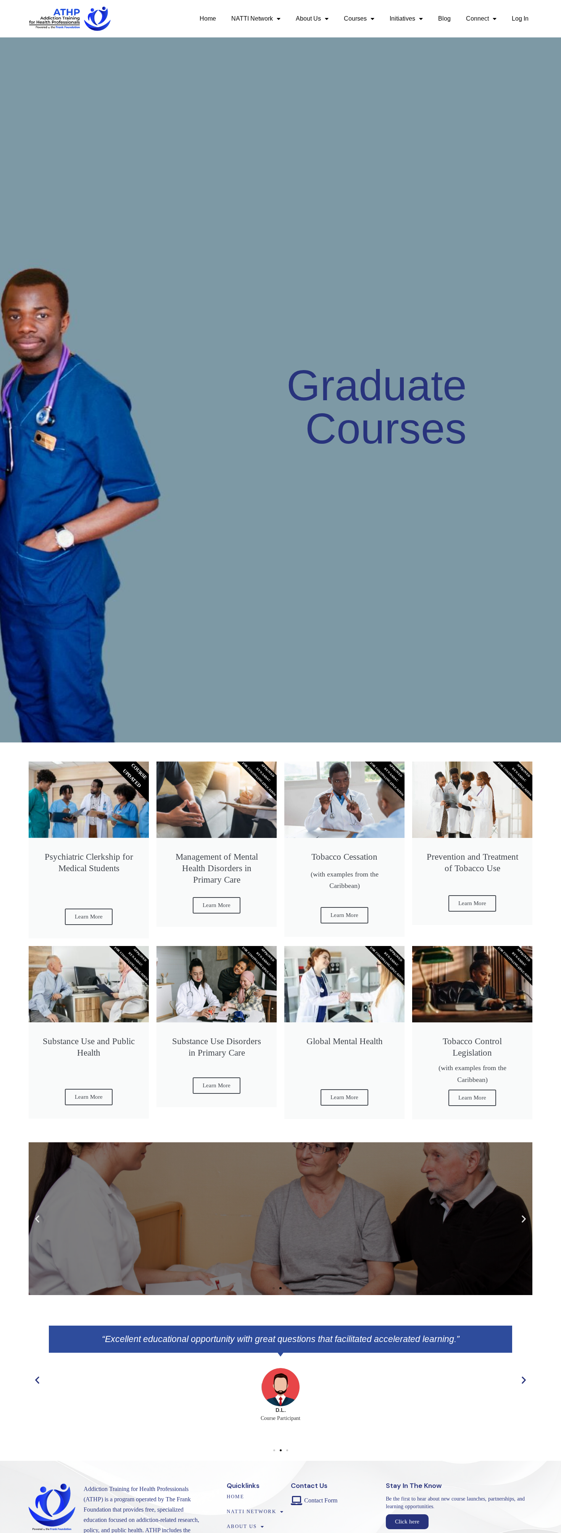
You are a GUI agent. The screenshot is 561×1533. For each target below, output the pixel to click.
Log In (520, 18)
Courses (355, 18)
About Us (308, 18)
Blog (444, 18)
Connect (477, 18)
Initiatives (402, 18)
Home (208, 18)
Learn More (89, 917)
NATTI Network (252, 18)
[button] (37, 1218)
